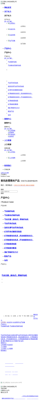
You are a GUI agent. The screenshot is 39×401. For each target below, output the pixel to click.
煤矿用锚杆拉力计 (14, 108)
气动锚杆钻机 (12, 62)
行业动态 (11, 136)
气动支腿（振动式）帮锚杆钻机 (18, 76)
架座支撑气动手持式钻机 (16, 86)
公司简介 (23, 26)
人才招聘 (23, 160)
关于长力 (7, 11)
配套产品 (11, 111)
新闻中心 (7, 119)
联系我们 (7, 166)
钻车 (9, 115)
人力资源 (7, 140)
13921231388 (5, 172)
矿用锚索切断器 (13, 104)
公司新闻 (11, 132)
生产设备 (23, 43)
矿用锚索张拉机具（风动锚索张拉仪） (20, 93)
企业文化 (23, 32)
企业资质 (23, 37)
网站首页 (7, 7)
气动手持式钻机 (13, 83)
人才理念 (23, 155)
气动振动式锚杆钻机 (14, 65)
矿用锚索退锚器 (13, 100)
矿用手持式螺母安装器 (15, 90)
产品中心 (7, 48)
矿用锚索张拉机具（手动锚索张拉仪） (20, 97)
